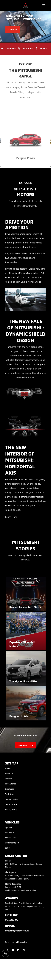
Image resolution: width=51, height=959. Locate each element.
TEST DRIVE (10, 48)
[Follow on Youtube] (13, 950)
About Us (9, 773)
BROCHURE (28, 48)
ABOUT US (12, 29)
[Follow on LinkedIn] (18, 950)
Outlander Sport (12, 843)
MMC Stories (10, 784)
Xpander (8, 827)
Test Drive (9, 794)
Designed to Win (19, 716)
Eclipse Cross (10, 837)
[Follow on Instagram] (23, 950)
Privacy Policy (11, 809)
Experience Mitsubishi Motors (22, 644)
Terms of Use (11, 804)
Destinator (9, 832)
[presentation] (0, 166)
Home (7, 768)
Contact (8, 779)
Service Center (11, 799)
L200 (7, 848)
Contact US (25, 745)
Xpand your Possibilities (23, 681)
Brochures (9, 789)
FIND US (43, 48)
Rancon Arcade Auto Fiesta (25, 607)
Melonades (22, 942)
